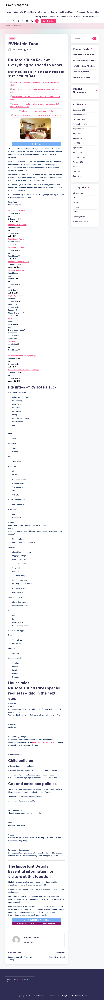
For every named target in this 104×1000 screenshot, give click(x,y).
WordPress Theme (80, 221)
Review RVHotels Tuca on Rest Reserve (36, 923)
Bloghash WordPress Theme (74, 996)
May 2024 (77, 143)
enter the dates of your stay (43, 742)
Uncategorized (79, 216)
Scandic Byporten (81, 72)
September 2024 (80, 124)
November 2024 (80, 115)
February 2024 (79, 157)
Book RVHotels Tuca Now (36, 920)
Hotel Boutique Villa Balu (84, 66)
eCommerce (78, 193)
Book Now (36, 144)
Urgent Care (11, 979)
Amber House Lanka (81, 77)
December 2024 (80, 110)
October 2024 (79, 119)
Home (7, 26)
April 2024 (77, 148)
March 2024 (78, 152)
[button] (48, 21)
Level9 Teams (31, 937)
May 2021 (77, 166)
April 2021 (77, 171)
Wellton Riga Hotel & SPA (84, 54)
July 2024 (77, 133)
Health (75, 202)
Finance (76, 198)
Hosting (76, 207)
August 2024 (78, 129)
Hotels (12, 38)
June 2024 (77, 138)
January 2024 (79, 162)
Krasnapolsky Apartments (84, 60)
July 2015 (77, 176)
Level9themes (17, 5)
